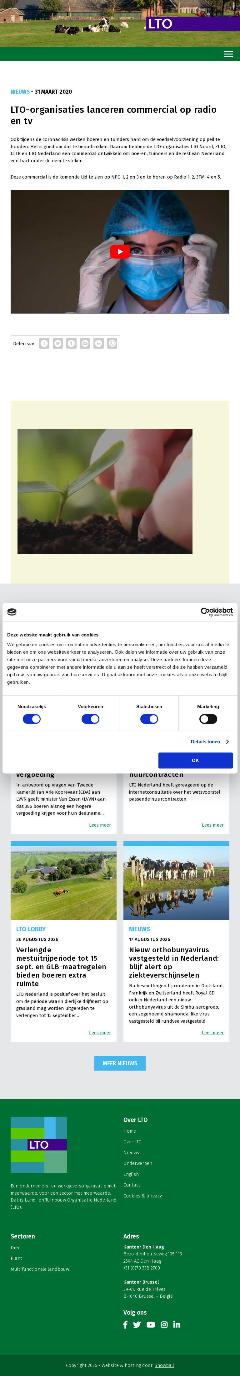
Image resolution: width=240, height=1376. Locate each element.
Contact (131, 1185)
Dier (15, 1247)
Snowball (164, 1365)
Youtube (151, 1326)
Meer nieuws (120, 1063)
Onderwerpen (137, 1163)
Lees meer (100, 825)
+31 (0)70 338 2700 (141, 1268)
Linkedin (176, 1326)
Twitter (137, 1326)
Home (129, 1131)
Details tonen (205, 741)
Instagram (164, 1326)
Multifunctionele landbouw (40, 1269)
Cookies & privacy (142, 1196)
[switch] (90, 719)
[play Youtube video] (120, 252)
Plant (16, 1258)
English (131, 1174)
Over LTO (132, 1142)
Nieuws (131, 1152)
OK (195, 760)
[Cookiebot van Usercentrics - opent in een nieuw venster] (205, 612)
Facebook (125, 1326)
